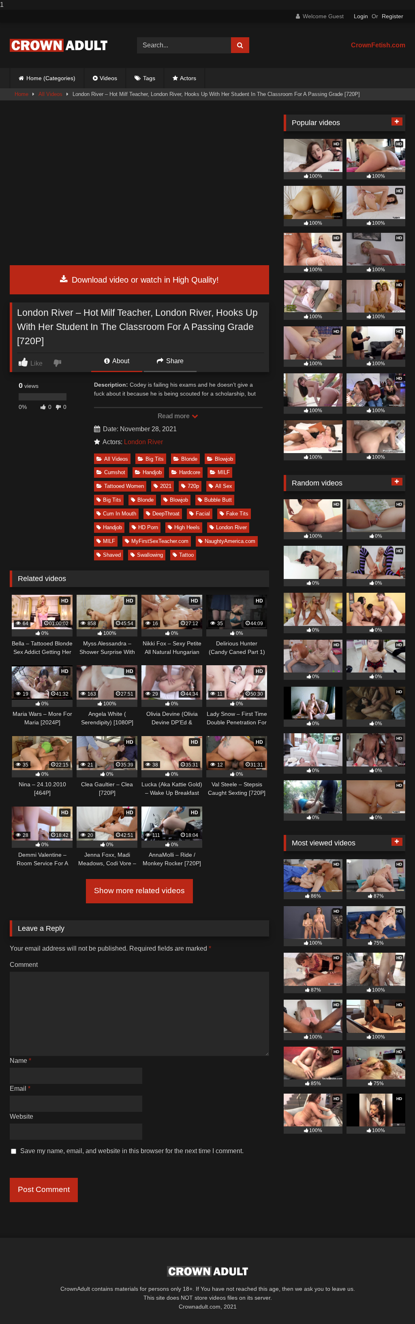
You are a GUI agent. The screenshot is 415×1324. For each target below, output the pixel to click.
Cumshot (114, 472)
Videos (108, 78)
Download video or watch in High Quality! (144, 279)
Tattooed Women (124, 486)
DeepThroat (166, 514)
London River (143, 441)
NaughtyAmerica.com (230, 541)
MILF (224, 472)
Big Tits (154, 459)
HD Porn (148, 527)
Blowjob (224, 459)
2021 (165, 486)
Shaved (112, 555)
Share (174, 361)
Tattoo (186, 555)
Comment (24, 964)
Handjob (152, 472)
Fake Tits (237, 514)
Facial (203, 514)
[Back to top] (390, 1301)
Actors (188, 78)
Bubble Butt (218, 500)
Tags (149, 78)
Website (21, 1116)
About (120, 361)
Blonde (189, 459)
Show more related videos (139, 890)
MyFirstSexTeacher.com (159, 541)
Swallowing (150, 555)
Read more (174, 416)
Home (21, 94)
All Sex (223, 486)
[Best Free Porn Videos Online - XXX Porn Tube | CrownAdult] (64, 45)
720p (193, 486)
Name (20, 1060)
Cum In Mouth (119, 514)
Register (392, 16)
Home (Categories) (50, 78)
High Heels (187, 527)
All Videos (50, 94)
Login (361, 16)
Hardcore (189, 472)
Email (20, 1088)
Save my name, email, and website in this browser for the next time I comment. (132, 1150)
